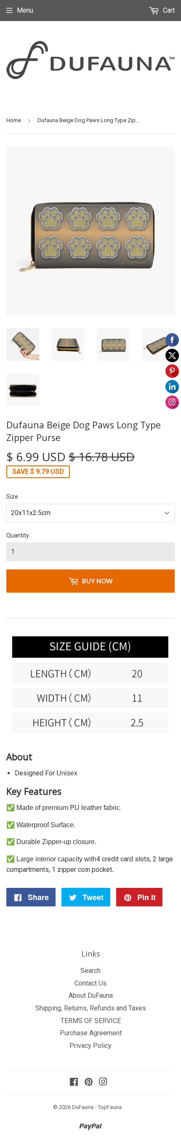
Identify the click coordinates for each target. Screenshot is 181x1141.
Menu (25, 10)
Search (90, 971)
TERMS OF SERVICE (91, 1021)
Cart (168, 10)
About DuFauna (91, 995)
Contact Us (90, 983)
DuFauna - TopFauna (97, 1107)
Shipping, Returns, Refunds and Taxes (90, 1008)
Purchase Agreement (91, 1033)
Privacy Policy (90, 1046)
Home (13, 120)
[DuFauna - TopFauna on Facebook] (73, 1083)
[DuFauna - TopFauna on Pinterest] (88, 1083)
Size (12, 496)
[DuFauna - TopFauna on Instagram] (103, 1083)
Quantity (17, 535)
